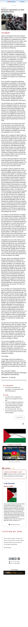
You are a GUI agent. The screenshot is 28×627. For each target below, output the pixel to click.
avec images (17, 563)
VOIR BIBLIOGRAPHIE (15, 524)
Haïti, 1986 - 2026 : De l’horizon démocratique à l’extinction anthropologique (14, 410)
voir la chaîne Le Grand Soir (14, 461)
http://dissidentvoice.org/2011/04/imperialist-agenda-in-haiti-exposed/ (13, 373)
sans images (17, 561)
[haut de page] (23, 424)
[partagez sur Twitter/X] (13, 559)
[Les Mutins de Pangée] (14, 574)
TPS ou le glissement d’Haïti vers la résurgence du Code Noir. (13, 398)
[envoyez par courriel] (15, 559)
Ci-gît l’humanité (9, 483)
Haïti (6, 395)
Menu (23, 1)
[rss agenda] (12, 468)
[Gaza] (14, 442)
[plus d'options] (19, 559)
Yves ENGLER (8, 385)
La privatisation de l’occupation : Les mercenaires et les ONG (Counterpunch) (14, 389)
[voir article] (11, 501)
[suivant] (15, 5)
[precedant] (13, 5)
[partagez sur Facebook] (10, 559)
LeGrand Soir (11, 1)
